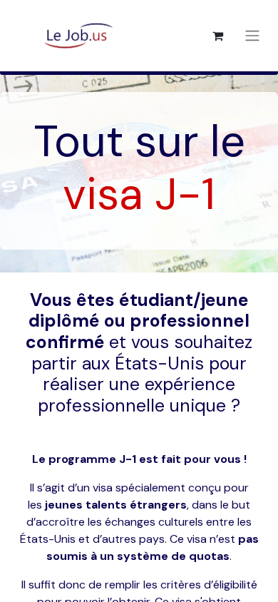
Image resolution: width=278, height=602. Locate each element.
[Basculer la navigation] (252, 36)
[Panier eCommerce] (217, 35)
